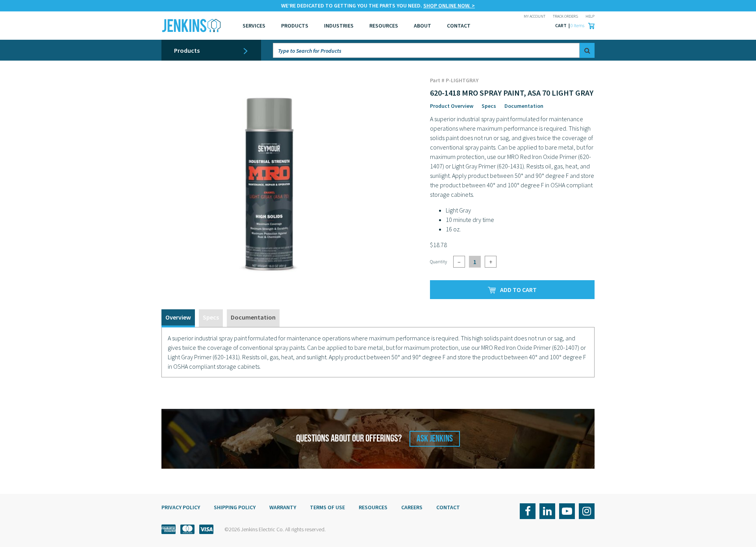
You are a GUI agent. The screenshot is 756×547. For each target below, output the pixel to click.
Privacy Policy (180, 507)
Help (590, 16)
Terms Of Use (327, 507)
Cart (561, 25)
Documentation (523, 105)
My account (534, 16)
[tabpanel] (378, 352)
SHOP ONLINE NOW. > (449, 5)
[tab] (178, 318)
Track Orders (565, 16)
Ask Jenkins (435, 438)
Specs (489, 105)
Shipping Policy (235, 507)
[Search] (587, 50)
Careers (411, 507)
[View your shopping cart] (589, 25)
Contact (448, 507)
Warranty (282, 507)
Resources (383, 25)
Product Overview (451, 105)
